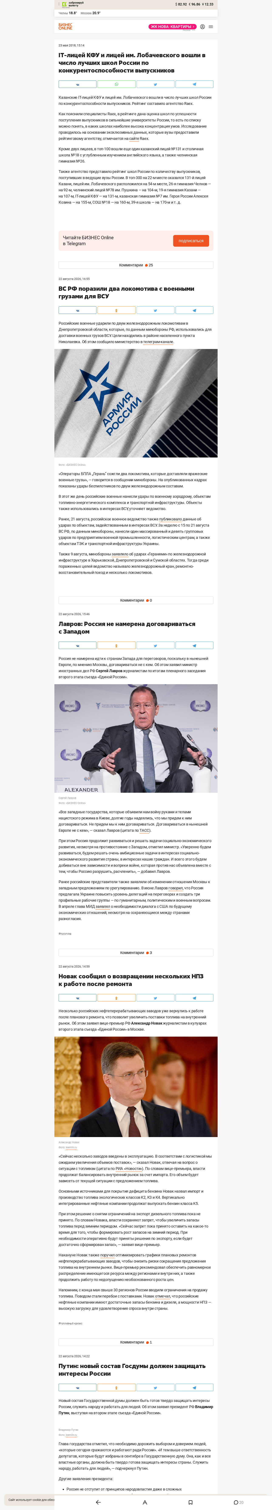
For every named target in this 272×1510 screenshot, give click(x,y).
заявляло (120, 554)
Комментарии (136, 265)
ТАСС (144, 830)
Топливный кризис (70, 1323)
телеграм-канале (158, 341)
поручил (107, 1255)
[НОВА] (171, 26)
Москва (86, 13)
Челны (63, 13)
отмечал (162, 1296)
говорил (176, 888)
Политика (65, 933)
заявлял (103, 906)
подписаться (191, 240)
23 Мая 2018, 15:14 (71, 45)
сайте (134, 138)
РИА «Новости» (129, 1168)
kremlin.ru (71, 1147)
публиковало (170, 519)
